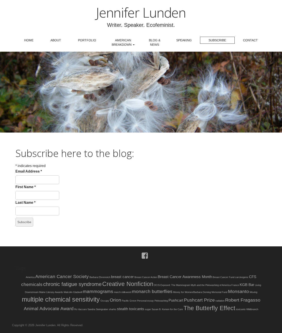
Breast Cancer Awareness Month (185, 277)
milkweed (126, 292)
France (235, 285)
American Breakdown (122, 42)
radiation (219, 300)
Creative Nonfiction (127, 284)
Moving (253, 292)
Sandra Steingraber (97, 309)
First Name (25, 187)
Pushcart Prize (199, 299)
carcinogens (241, 277)
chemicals (32, 284)
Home (28, 40)
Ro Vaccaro (80, 309)
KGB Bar (247, 285)
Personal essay (145, 300)
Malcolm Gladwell (73, 292)
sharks (112, 309)
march (117, 292)
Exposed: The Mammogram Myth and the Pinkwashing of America (195, 285)
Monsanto (238, 291)
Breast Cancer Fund (223, 277)
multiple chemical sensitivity (61, 299)
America (30, 277)
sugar (148, 309)
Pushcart (176, 300)
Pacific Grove (129, 300)
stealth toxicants (130, 309)
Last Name (25, 202)
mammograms (98, 291)
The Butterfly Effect (209, 308)
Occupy (104, 300)
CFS (252, 277)
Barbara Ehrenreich (99, 277)
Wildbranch (252, 309)
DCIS (157, 285)
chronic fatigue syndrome (72, 284)
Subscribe (217, 40)
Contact (250, 40)
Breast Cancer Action (145, 277)
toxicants (241, 309)
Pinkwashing (161, 300)
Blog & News (154, 42)
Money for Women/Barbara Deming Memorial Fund (200, 292)
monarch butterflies (152, 291)
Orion (115, 299)
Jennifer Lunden (141, 13)
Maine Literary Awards (51, 292)
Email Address (28, 171)
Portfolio (87, 40)
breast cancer (122, 277)
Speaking (184, 40)
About (55, 40)
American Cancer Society (62, 276)
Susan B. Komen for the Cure (167, 309)
